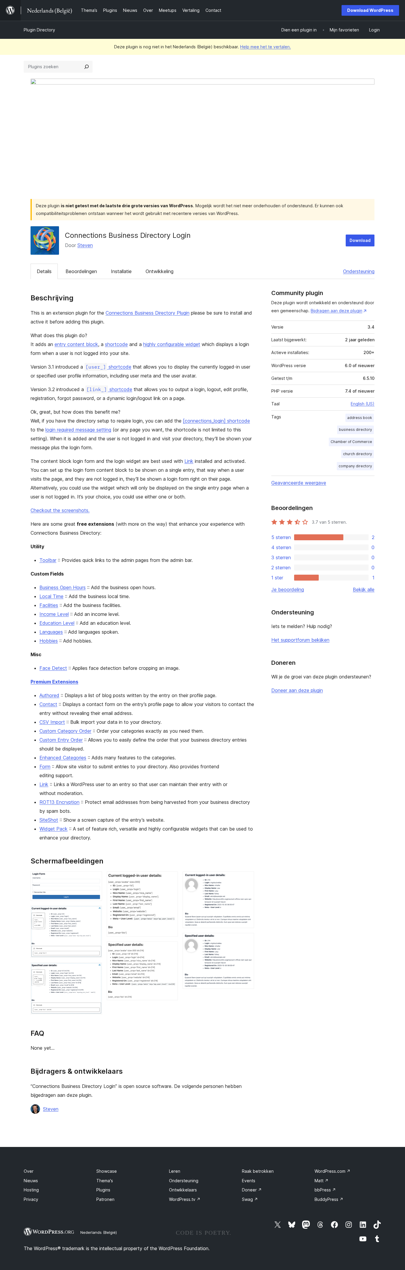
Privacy (31, 1199)
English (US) (362, 403)
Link (188, 461)
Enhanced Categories (62, 758)
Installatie (121, 271)
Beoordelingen (81, 271)
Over (29, 1171)
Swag (250, 1199)
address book (359, 417)
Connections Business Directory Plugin (147, 313)
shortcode (116, 344)
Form (44, 766)
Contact (48, 704)
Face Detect (53, 668)
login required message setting (78, 430)
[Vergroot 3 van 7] (94, 970)
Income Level (54, 614)
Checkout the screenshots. (60, 510)
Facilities (48, 605)
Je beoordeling (287, 589)
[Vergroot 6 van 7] (246, 879)
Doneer (252, 1189)
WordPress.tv (184, 1199)
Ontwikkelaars (183, 1189)
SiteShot (48, 820)
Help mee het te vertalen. (265, 46)
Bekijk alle (363, 589)
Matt (322, 1180)
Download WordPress (370, 10)
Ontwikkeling (159, 271)
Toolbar (47, 560)
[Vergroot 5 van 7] (170, 949)
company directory (355, 466)
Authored (49, 695)
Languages (51, 632)
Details (44, 271)
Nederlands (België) (98, 1232)
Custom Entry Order (61, 740)
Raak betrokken (258, 1171)
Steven (85, 245)
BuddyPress (329, 1199)
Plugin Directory (39, 29)
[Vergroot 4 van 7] (170, 879)
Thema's (104, 1180)
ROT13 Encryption (59, 802)
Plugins (103, 1189)
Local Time (51, 596)
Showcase (106, 1171)
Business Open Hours (62, 587)
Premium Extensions (54, 682)
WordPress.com (332, 1171)
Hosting (31, 1189)
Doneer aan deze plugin (297, 690)
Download (360, 240)
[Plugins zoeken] (87, 67)
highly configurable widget (171, 344)
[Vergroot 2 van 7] (94, 914)
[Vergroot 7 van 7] (246, 941)
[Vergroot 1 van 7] (94, 879)
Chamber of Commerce (351, 441)
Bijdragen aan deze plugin (336, 310)
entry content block (76, 344)
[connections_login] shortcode (216, 421)
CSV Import (52, 722)
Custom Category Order (65, 731)
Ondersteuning (358, 271)
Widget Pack (53, 829)
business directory (355, 429)
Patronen (105, 1199)
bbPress (325, 1189)
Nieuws (31, 1180)
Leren (174, 1171)
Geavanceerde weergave (298, 483)
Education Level (56, 623)
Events (248, 1180)
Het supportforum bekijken (300, 640)
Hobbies (48, 641)
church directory (357, 454)
